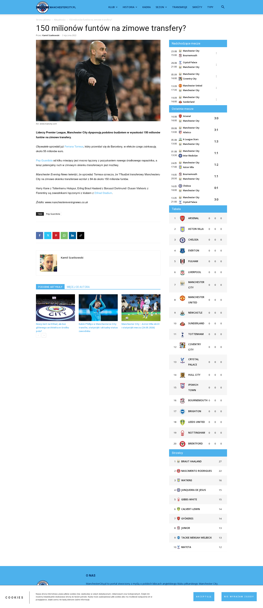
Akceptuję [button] (204, 596)
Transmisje (179, 7)
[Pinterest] (56, 235)
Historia (128, 7)
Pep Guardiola (44, 160)
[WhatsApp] (64, 235)
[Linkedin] (72, 235)
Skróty (197, 7)
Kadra (146, 7)
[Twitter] (47, 235)
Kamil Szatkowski (50, 35)
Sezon (160, 7)
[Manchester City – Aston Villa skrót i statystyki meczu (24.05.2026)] (140, 307)
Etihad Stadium (103, 193)
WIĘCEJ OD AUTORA (78, 287)
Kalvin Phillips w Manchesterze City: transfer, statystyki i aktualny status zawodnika (98, 327)
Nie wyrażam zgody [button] (239, 596)
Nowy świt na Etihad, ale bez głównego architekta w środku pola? (52, 327)
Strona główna (43, 19)
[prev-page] (38, 335)
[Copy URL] (80, 235)
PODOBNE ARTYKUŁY (50, 287)
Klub (111, 7)
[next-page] (44, 335)
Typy (210, 7)
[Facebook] (39, 235)
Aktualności (59, 19)
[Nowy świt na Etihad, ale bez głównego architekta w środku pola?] (55, 307)
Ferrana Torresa (74, 146)
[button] (222, 7)
